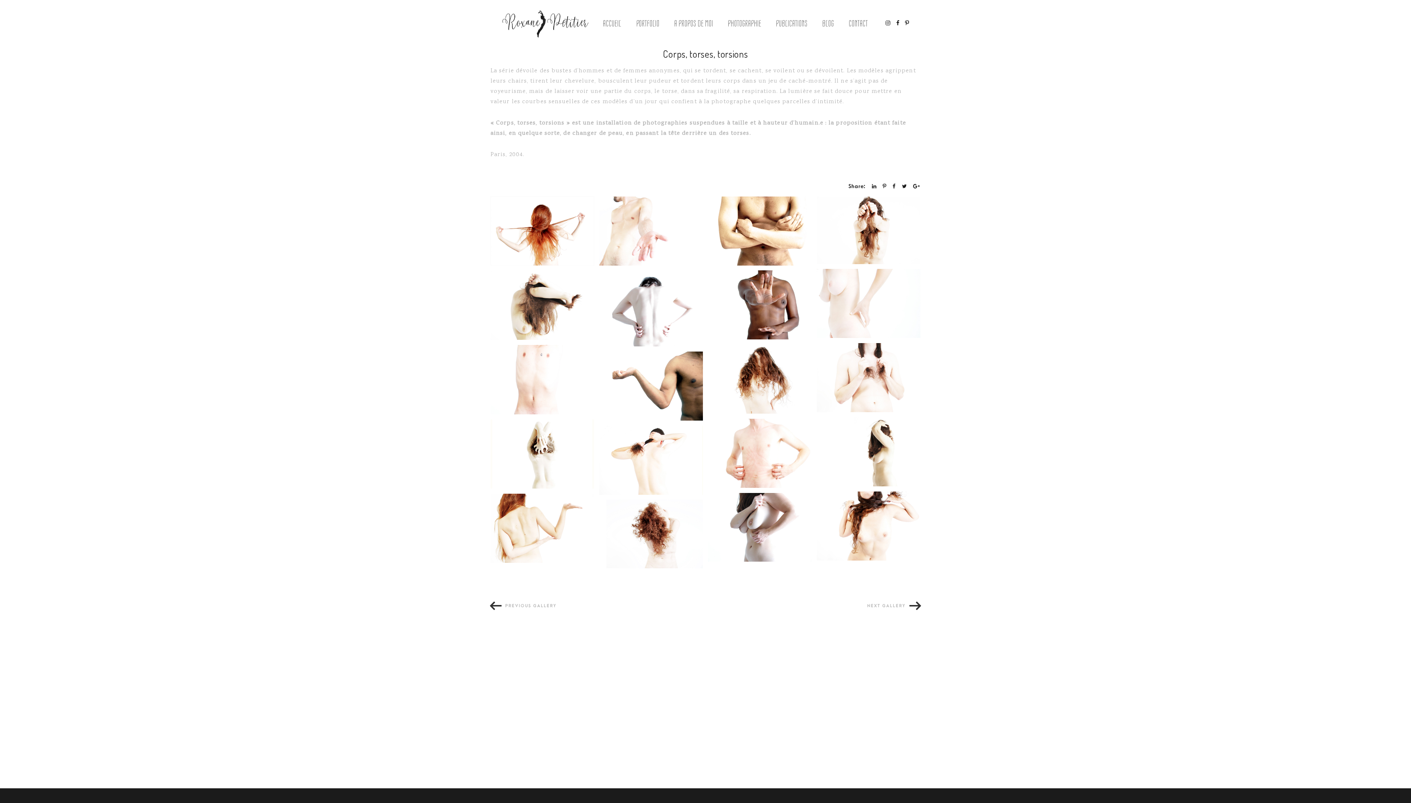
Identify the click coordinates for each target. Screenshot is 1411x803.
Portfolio (648, 23)
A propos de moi (693, 23)
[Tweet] (904, 186)
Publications (792, 23)
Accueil (612, 23)
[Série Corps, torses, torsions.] (542, 231)
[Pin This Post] (885, 186)
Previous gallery (531, 606)
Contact (858, 23)
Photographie (744, 23)
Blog (828, 23)
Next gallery (886, 606)
